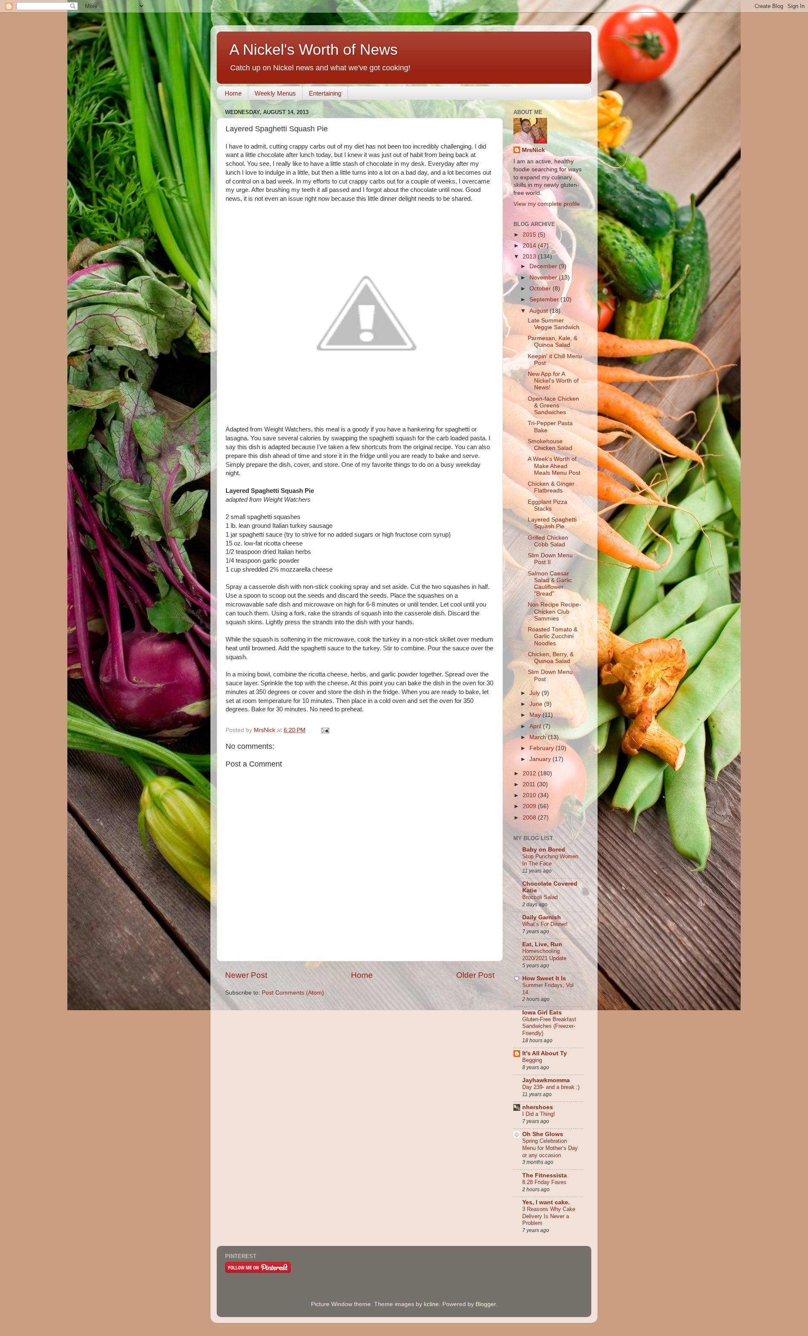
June (536, 704)
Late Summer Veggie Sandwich (553, 323)
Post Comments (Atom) (293, 993)
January (541, 759)
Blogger (486, 1304)
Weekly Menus (275, 93)
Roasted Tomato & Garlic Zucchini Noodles (552, 636)
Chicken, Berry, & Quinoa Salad (551, 657)
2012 (530, 773)
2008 (530, 817)
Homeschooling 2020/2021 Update (544, 954)
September (545, 299)
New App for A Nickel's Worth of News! (553, 381)
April (536, 726)
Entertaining (325, 93)
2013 (530, 256)
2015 (530, 235)
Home (233, 93)
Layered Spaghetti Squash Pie (552, 523)
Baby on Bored (543, 849)
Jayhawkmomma (546, 1080)
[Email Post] (325, 730)
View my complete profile (546, 204)
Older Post (475, 975)
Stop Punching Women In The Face (550, 860)
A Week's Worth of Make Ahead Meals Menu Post (554, 466)
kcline (431, 1304)
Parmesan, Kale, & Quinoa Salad (552, 341)
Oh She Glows (542, 1134)
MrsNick (533, 150)
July (535, 693)
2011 (530, 784)
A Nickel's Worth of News (313, 49)
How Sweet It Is (544, 978)
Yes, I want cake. (546, 1202)
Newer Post (246, 975)
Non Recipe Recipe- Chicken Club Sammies (554, 611)
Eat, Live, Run (542, 944)
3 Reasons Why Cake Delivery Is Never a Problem (548, 1216)
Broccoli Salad (540, 897)
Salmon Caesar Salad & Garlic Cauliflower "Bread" (550, 583)
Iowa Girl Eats (542, 1012)
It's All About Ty (544, 1053)
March (538, 737)
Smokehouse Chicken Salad (550, 444)
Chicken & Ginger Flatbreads (551, 487)
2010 (530, 795)
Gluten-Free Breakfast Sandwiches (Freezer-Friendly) (549, 1026)
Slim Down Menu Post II (550, 558)
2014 (530, 245)
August (539, 311)
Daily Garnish (541, 917)
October (541, 288)
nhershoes (537, 1107)
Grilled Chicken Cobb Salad (548, 541)
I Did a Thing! (538, 1114)
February (542, 748)
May (535, 715)
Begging (532, 1060)
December (544, 266)
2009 (530, 806)
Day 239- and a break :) (550, 1087)
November (544, 277)
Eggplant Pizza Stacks (547, 505)
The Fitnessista (544, 1175)
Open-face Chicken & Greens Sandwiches (553, 405)
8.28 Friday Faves (544, 1182)
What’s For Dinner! (545, 924)
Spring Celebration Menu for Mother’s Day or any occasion (550, 1148)
